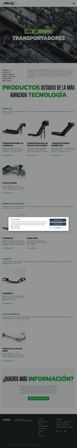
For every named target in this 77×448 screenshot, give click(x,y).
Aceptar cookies (58, 220)
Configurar (57, 227)
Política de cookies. (15, 227)
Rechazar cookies (58, 224)
